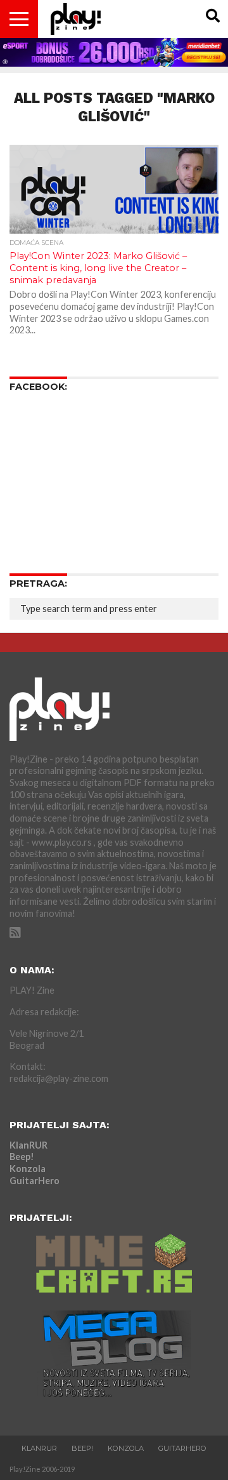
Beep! (22, 1156)
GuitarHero (35, 1180)
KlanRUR (29, 1145)
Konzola (28, 1168)
